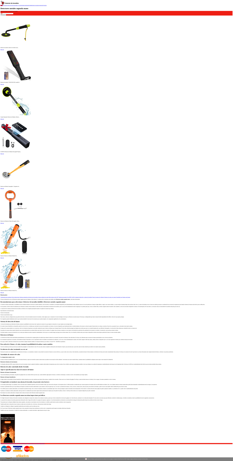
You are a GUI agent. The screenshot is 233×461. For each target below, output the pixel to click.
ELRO (14, 5)
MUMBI (30, 5)
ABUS (4, 5)
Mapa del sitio (42, 443)
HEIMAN (23, 5)
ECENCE (11, 5)
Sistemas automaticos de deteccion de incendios (29, 297)
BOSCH (7, 5)
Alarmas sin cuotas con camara (110, 297)
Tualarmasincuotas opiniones (6, 297)
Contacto (29, 443)
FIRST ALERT (18, 5)
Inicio (1, 5)
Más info (2, 49)
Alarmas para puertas (63, 297)
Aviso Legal (2, 443)
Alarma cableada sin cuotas (43, 297)
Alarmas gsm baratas (126, 297)
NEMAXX (34, 5)
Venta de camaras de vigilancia (98, 297)
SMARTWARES (43, 5)
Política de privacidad (9, 443)
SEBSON (38, 5)
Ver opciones (3, 14)
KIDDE (26, 5)
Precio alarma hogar (15, 297)
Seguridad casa (119, 297)
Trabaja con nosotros (35, 443)
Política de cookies (17, 443)
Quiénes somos (24, 443)
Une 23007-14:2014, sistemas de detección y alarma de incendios (79, 297)
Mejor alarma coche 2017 (53, 297)
